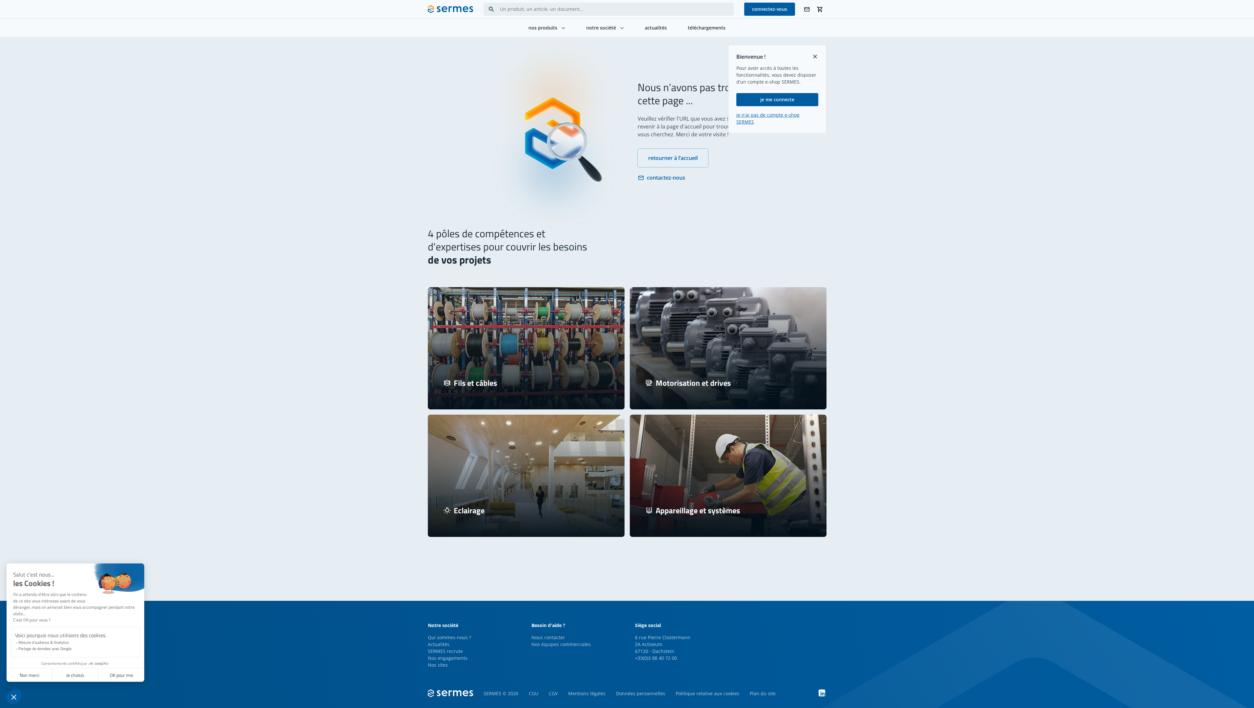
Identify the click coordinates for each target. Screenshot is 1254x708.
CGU (533, 693)
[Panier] (819, 9)
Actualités (438, 644)
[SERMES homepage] (450, 9)
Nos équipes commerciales (561, 644)
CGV (553, 693)
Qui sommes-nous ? (449, 637)
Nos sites (438, 665)
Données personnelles (640, 693)
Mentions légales (587, 693)
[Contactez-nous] (806, 9)
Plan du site (763, 693)
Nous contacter (548, 637)
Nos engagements (448, 658)
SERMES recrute (445, 651)
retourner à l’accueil (673, 158)
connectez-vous (769, 9)
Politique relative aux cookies (707, 693)
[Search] (491, 9)
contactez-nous (666, 177)
